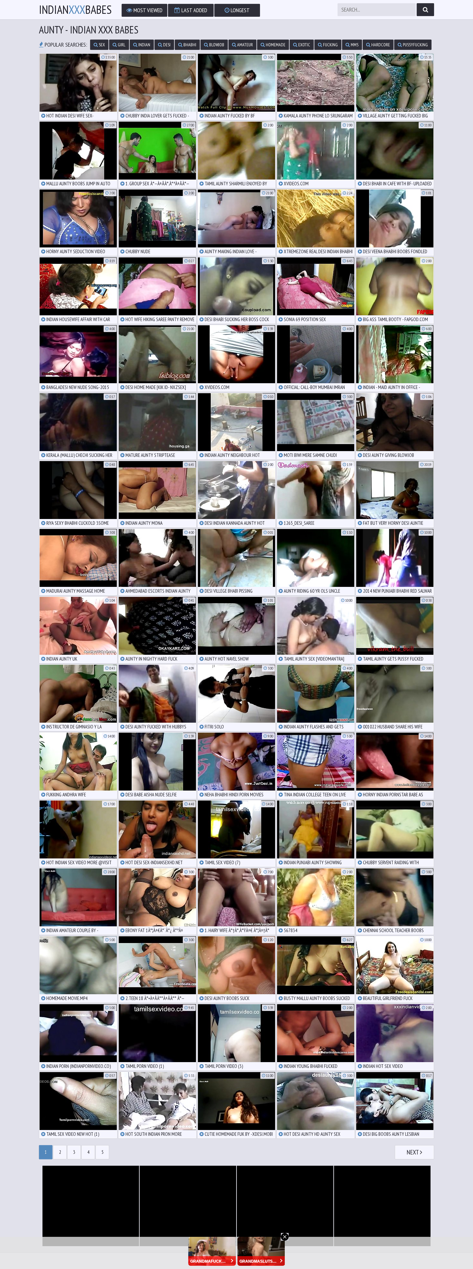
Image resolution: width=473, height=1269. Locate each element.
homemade (275, 45)
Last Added (193, 10)
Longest (239, 10)
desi (166, 45)
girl (121, 45)
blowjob (216, 45)
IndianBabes (75, 9)
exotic (303, 45)
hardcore (380, 45)
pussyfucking (415, 45)
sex (101, 45)
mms (354, 45)
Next (413, 1152)
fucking (330, 45)
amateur (244, 45)
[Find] (425, 9)
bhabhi (189, 45)
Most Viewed (147, 10)
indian (143, 45)
